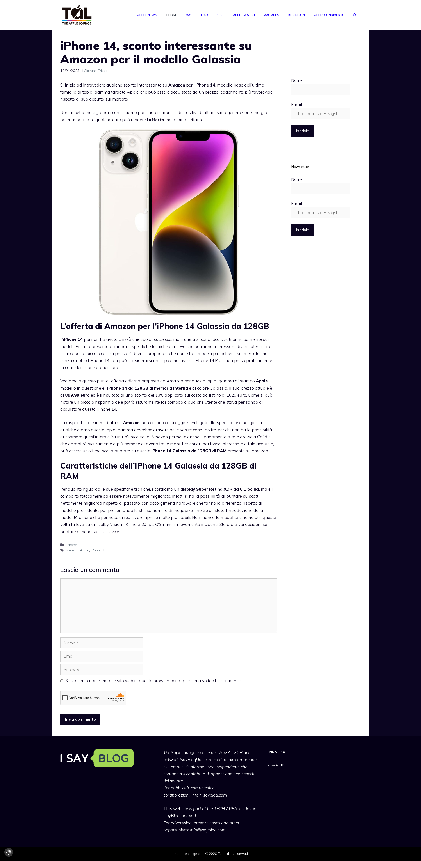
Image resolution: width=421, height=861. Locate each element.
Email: (297, 104)
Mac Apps (271, 15)
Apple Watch (244, 15)
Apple (84, 550)
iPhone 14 (99, 550)
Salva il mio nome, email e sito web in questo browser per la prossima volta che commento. (153, 680)
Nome (297, 80)
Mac (189, 15)
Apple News (147, 15)
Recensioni (296, 15)
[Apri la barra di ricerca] (355, 14)
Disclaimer (276, 764)
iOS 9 (220, 15)
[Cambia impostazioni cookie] (8, 852)
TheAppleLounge (179, 752)
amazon (72, 550)
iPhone (171, 15)
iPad (204, 15)
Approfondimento (329, 15)
